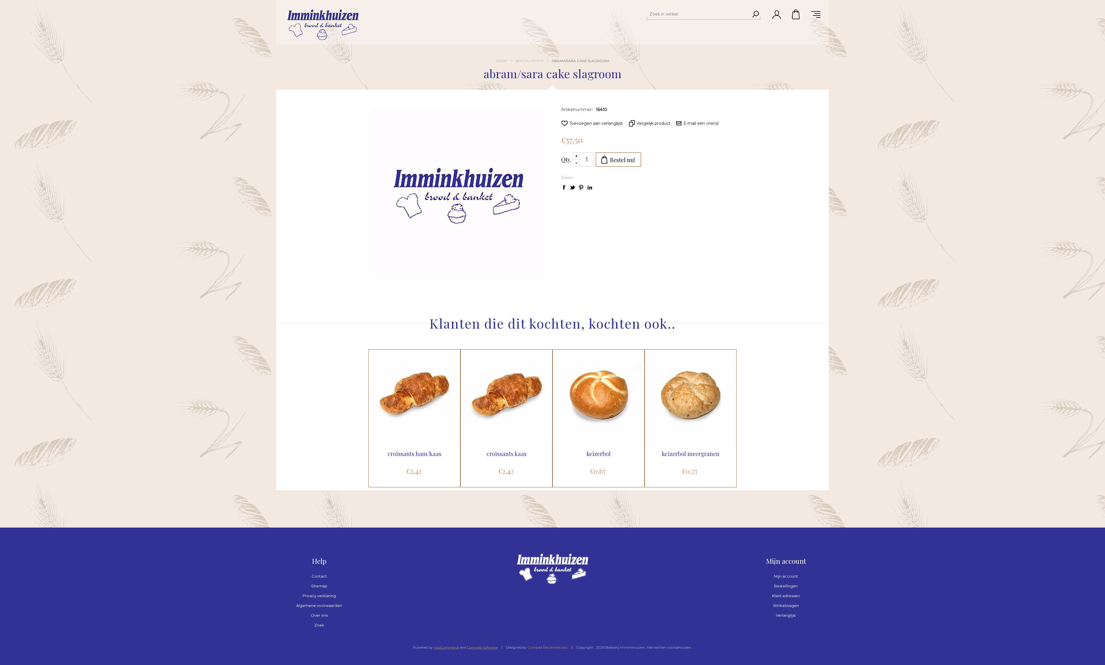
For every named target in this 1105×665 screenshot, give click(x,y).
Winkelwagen (796, 14)
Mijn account (786, 576)
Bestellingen (786, 586)
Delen (567, 177)
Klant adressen (786, 595)
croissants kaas (507, 453)
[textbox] (698, 14)
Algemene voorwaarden (319, 605)
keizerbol (598, 453)
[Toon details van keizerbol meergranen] (690, 395)
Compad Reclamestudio (547, 647)
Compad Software (482, 647)
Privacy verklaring (319, 595)
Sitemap (319, 586)
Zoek (319, 625)
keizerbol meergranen (690, 453)
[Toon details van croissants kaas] (506, 395)
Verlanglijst (786, 615)
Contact (319, 576)
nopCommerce (446, 647)
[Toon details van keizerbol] (598, 395)
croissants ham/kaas (414, 453)
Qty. (566, 159)
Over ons (319, 615)
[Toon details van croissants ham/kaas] (414, 395)
